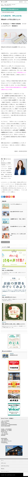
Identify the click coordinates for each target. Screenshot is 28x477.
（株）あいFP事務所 (5, 420)
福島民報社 (3, 435)
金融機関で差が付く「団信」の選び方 (17, 219)
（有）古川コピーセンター (6, 440)
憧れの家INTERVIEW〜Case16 (16, 211)
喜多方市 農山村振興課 (5, 425)
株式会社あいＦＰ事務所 (6, 162)
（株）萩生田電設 (4, 433)
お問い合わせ (3, 463)
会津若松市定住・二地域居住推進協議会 (9, 424)
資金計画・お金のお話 (10, 12)
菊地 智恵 (5, 12)
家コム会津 (7, 474)
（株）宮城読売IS (4, 439)
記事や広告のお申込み (5, 465)
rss (20, 2)
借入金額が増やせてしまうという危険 (17, 226)
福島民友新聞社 (4, 438)
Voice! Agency (4, 442)
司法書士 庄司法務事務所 (6, 429)
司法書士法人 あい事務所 (6, 430)
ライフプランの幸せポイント (16, 204)
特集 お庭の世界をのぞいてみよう (9, 297)
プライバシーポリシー (5, 471)
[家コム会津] (6, 2)
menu (25, 1)
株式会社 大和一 (4, 431)
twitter (22, 2)
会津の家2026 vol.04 (14, 355)
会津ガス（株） (4, 422)
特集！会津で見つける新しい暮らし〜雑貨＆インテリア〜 (13, 323)
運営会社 (2, 468)
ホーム (2, 460)
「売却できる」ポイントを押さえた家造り (17, 234)
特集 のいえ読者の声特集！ (8, 270)
